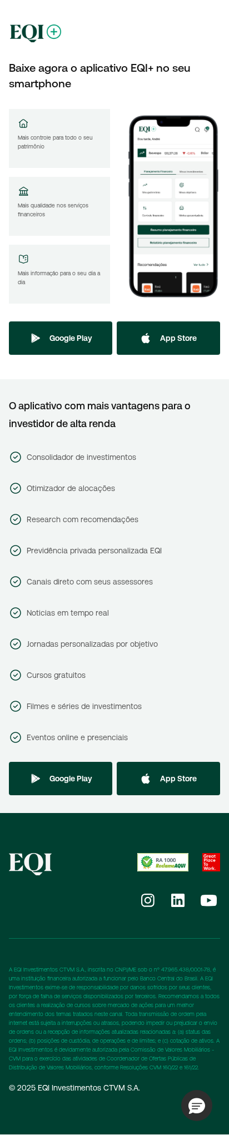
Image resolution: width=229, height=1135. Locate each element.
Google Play (70, 338)
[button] (196, 1105)
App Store (178, 338)
